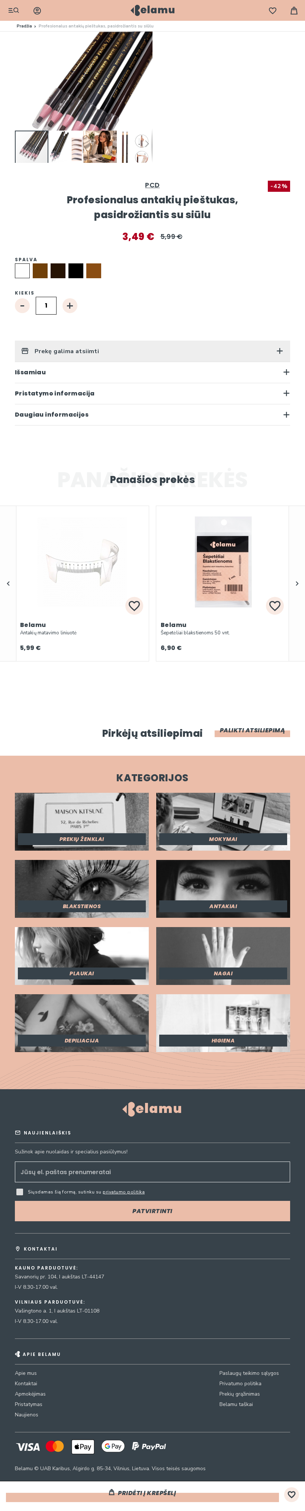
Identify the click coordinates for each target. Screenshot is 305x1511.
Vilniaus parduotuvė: (50, 1302)
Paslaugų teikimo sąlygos (249, 1373)
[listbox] (152, 272)
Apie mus (26, 1373)
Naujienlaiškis (47, 1133)
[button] (66, 147)
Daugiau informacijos (52, 414)
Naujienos (26, 1414)
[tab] (152, 351)
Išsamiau (30, 372)
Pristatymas (28, 1404)
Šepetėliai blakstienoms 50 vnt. (195, 633)
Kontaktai (26, 1383)
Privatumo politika (240, 1383)
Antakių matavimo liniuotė (48, 633)
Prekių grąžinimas (239, 1393)
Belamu (33, 625)
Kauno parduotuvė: (46, 1268)
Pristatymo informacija (55, 393)
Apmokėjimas (30, 1393)
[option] (22, 270)
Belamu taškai (236, 1404)
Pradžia (24, 26)
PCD (152, 185)
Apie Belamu (42, 1354)
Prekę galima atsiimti (66, 351)
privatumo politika (124, 1192)
